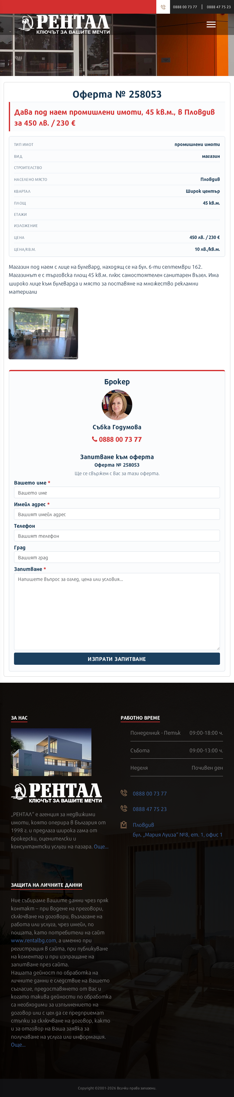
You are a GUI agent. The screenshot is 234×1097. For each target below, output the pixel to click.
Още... (101, 846)
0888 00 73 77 (185, 6)
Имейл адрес (32, 504)
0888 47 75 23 (219, 6)
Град (20, 547)
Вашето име (32, 482)
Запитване (30, 568)
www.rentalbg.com (33, 940)
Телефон (24, 525)
